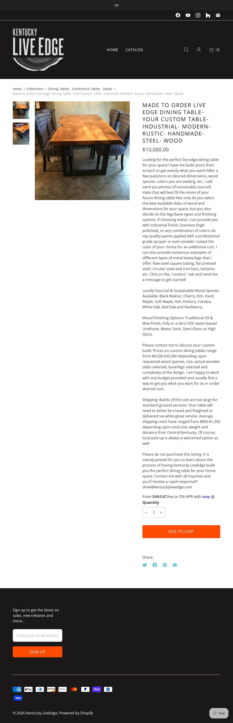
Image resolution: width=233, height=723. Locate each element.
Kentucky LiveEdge (41, 712)
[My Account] (198, 49)
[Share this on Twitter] (146, 565)
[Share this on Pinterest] (165, 565)
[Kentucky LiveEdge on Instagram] (198, 15)
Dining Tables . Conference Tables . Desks (80, 89)
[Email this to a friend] (175, 565)
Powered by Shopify (76, 712)
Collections (35, 89)
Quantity (150, 502)
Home (112, 49)
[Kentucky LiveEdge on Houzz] (208, 15)
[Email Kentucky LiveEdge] (218, 15)
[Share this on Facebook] (155, 565)
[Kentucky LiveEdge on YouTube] (188, 15)
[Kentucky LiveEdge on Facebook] (178, 15)
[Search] (186, 49)
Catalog (134, 49)
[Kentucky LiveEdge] (38, 49)
